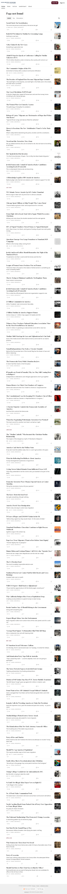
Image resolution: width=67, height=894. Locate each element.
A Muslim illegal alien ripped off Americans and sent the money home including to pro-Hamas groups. (27, 95)
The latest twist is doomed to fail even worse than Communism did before (28, 796)
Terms (37, 886)
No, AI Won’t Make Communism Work (19, 793)
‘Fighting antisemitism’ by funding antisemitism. (20, 671)
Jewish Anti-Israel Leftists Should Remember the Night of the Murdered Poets (27, 253)
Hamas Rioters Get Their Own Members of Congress (24, 385)
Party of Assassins (12, 855)
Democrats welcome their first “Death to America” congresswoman (26, 387)
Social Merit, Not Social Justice (17, 23)
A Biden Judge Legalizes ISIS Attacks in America (23, 177)
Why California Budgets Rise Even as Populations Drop (25, 596)
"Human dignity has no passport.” (16, 542)
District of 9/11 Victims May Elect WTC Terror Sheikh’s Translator (28, 680)
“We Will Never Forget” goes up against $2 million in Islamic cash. (26, 682)
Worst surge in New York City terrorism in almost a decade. (24, 194)
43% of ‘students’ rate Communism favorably (19, 304)
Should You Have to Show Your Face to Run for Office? (24, 868)
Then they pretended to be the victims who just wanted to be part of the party (27, 472)
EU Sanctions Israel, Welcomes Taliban (19, 645)
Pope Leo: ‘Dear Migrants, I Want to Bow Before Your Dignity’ (27, 540)
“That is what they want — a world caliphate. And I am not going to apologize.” (26, 659)
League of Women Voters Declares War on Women (23, 265)
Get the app (40, 889)
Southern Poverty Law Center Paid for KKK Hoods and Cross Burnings (27, 574)
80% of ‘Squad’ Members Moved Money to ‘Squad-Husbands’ (27, 227)
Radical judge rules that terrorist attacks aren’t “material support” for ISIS (28, 180)
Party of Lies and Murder (15, 737)
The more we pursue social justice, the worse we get (22, 25)
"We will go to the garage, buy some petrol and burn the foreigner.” (26, 763)
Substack (26, 892)
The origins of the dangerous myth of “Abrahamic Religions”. (24, 439)
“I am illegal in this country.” (14, 785)
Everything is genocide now (14, 47)
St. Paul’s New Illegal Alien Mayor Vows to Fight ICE (23, 782)
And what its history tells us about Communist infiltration (23, 71)
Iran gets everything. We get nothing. (17, 497)
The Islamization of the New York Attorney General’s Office (26, 726)
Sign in (62, 3)
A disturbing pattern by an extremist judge (19, 819)
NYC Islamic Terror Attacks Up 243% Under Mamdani (25, 192)
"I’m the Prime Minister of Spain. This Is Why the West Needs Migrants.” (27, 156)
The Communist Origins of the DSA (18, 68)
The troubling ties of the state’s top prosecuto (20, 729)
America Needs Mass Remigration (18, 505)
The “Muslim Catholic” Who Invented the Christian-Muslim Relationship (26, 435)
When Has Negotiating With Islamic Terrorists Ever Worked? (27, 420)
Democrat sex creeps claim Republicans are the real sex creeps (25, 553)
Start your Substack (30, 889)
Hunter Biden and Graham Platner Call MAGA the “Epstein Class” (29, 551)
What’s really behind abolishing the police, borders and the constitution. (27, 133)
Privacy (34, 886)
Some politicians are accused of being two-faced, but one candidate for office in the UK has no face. (27, 871)
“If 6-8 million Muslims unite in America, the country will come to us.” (27, 60)
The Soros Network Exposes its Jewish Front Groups (24, 669)
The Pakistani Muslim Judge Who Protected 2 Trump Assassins (28, 817)
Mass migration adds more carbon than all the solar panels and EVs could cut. (28, 621)
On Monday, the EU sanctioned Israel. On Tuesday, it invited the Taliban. (27, 648)
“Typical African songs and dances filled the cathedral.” (22, 120)
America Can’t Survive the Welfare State (20, 447)
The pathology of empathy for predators (18, 107)
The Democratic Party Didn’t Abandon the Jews (22, 361)
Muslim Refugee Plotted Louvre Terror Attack (22, 716)
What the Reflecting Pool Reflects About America (23, 458)
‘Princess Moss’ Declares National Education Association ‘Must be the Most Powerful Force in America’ (28, 324)
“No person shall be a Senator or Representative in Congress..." (25, 398)
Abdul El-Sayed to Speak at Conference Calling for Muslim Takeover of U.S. (26, 57)
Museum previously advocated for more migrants (21, 718)
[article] (33, 26)
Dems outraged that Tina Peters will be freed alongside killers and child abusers (27, 693)
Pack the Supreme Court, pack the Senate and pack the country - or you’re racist (28, 706)
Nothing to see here (12, 36)
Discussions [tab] (19, 18)
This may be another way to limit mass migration (21, 752)
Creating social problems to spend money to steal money (23, 599)
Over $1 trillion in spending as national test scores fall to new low (26, 328)
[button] (3, 6)
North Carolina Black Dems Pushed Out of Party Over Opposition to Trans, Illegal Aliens (29, 805)
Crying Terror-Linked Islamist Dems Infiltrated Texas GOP (26, 469)
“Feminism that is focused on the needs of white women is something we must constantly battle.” (28, 268)
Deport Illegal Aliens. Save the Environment (21, 618)
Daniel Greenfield (19, 27)
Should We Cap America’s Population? (19, 750)
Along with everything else (14, 610)
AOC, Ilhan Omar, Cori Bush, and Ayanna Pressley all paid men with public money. (28, 230)
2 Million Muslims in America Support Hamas (22, 312)
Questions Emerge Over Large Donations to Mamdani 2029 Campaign (27, 240)
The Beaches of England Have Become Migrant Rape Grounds (28, 79)
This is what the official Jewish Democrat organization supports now (26, 293)
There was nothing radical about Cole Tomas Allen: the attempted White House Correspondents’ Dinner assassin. (27, 858)
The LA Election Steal (13, 562)
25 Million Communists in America (18, 302)
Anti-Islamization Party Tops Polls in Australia (22, 656)
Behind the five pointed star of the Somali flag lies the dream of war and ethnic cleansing (28, 352)
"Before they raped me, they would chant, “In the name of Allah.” (25, 519)
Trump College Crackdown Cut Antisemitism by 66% (24, 772)
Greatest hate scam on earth (14, 577)
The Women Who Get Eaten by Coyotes (20, 104)
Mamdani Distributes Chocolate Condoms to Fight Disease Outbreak (27, 528)
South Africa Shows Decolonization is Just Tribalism (24, 761)
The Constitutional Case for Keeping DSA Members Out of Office (29, 396)
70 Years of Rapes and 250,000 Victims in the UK (23, 516)
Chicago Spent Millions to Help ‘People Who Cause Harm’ (26, 203)
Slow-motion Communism (14, 280)
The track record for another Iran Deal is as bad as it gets (23, 422)
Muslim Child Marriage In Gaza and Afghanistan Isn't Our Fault (28, 336)
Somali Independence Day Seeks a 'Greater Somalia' (24, 349)
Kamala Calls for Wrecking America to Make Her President (27, 703)
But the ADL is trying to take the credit (17, 774)
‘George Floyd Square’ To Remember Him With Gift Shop (26, 631)
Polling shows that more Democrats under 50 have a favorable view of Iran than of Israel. (28, 846)
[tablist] (15, 18)
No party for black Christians (14, 808)
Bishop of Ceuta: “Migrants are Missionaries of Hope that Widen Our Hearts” (28, 116)
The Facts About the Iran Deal (16, 495)
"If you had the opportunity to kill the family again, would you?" (25, 588)
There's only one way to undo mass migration (20, 508)
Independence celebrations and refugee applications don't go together (27, 377)
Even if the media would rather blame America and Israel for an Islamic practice (27, 339)
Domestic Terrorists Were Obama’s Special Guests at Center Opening (27, 483)
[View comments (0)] (22, 30)
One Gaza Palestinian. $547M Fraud (18, 92)
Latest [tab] (9, 18)
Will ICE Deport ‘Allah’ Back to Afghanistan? (21, 586)
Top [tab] (14, 18)
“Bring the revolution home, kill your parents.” (20, 486)
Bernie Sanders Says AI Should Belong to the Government (26, 607)
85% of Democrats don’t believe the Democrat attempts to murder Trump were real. (28, 740)
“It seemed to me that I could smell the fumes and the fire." (24, 257)
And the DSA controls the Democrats (17, 411)
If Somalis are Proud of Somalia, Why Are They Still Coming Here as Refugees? (28, 373)
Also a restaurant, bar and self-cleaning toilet (19, 633)
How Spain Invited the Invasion (16, 154)
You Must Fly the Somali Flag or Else (18, 828)
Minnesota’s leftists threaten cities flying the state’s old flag (24, 830)
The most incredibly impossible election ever (19, 564)
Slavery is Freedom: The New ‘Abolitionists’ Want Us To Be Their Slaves (28, 129)
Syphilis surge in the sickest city (15, 532)
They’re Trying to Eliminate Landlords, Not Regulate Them (26, 278)
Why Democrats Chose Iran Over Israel (20, 843)
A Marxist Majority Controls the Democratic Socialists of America (26, 408)
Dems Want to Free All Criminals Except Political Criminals (27, 690)
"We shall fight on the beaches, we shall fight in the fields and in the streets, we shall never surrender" (29, 82)
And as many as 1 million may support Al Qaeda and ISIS (23, 315)
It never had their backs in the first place (18, 364)
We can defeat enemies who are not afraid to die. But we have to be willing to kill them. (28, 144)
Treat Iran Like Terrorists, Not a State (19, 141)
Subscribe (55, 3)
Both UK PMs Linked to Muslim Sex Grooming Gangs (24, 34)
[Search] (59, 18)
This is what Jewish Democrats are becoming (19, 169)
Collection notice (44, 886)
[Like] (7, 864)
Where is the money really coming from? (18, 244)
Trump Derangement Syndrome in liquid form (20, 461)
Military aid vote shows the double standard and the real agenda (25, 218)
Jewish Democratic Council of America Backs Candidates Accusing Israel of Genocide (26, 166)
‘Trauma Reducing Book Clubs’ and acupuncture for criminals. (24, 205)
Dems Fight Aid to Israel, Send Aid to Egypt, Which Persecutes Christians (27, 215)
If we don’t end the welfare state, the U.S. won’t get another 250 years (27, 450)
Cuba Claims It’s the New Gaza (16, 45)
